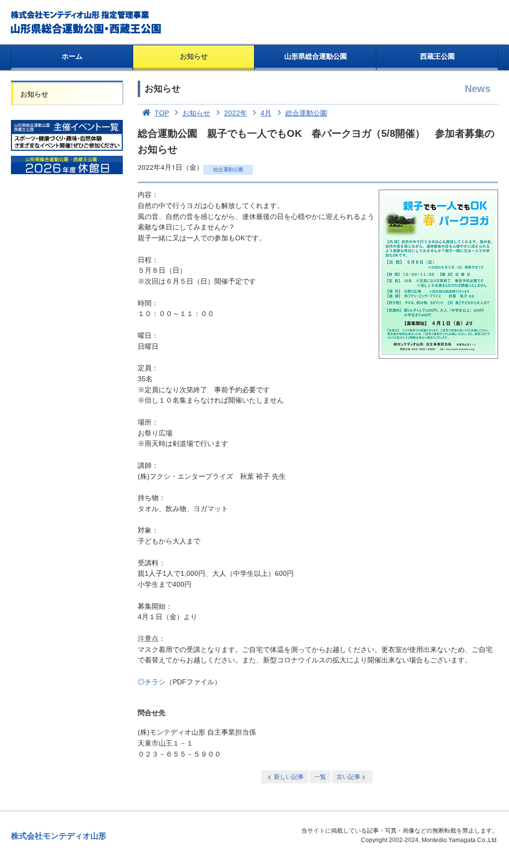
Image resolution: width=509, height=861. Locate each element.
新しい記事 (289, 776)
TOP (162, 113)
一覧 (320, 776)
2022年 (235, 113)
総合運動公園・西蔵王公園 (87, 22)
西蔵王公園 (437, 56)
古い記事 (348, 776)
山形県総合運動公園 (315, 56)
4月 (265, 113)
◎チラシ (152, 682)
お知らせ (194, 56)
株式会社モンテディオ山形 (58, 836)
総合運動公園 (306, 113)
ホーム (72, 56)
